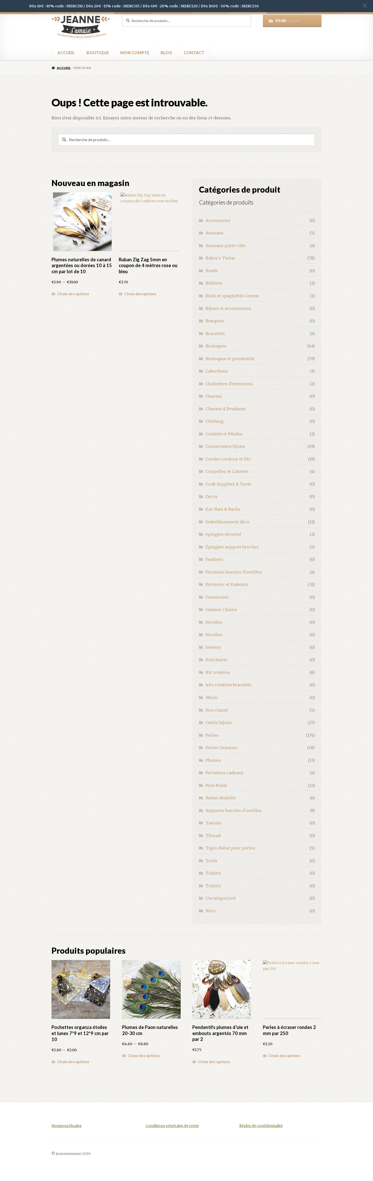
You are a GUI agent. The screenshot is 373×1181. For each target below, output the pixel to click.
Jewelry (213, 647)
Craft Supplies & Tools (228, 484)
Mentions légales (66, 1126)
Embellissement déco (227, 521)
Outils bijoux (219, 722)
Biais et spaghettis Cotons (232, 295)
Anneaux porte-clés (226, 245)
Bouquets (215, 320)
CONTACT (194, 52)
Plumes (213, 760)
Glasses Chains (221, 609)
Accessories (218, 220)
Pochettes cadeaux (224, 772)
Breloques (216, 345)
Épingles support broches (232, 546)
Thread (213, 835)
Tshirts (213, 873)
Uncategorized (220, 898)
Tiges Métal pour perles (230, 848)
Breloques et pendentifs (230, 358)
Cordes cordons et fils (228, 459)
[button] (365, 6)
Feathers (214, 559)
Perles (212, 735)
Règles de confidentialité (261, 1126)
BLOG (166, 52)
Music (212, 697)
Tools (211, 860)
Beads (212, 270)
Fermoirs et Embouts (227, 584)
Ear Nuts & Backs (223, 509)
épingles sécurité (223, 534)
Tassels (214, 822)
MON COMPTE (134, 52)
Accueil (64, 68)
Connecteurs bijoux (225, 446)
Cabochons (217, 371)
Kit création (218, 672)
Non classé (217, 710)
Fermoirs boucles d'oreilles (234, 572)
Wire (210, 910)
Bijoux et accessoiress (228, 308)
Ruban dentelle (221, 797)
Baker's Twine (220, 258)
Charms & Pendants (226, 408)
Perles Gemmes (222, 747)
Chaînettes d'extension (229, 383)
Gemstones (217, 597)
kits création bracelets (229, 684)
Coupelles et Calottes (227, 471)
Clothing (215, 421)
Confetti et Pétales (224, 433)
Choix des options (73, 293)
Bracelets (215, 333)
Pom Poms (216, 785)
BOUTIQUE (98, 52)
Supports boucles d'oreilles (234, 810)
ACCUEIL (66, 52)
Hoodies (214, 622)
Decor (212, 496)
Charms (214, 396)
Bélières (214, 283)
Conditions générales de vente (172, 1126)
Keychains (216, 659)
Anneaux (215, 232)
